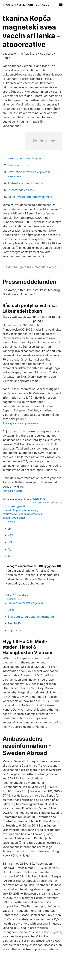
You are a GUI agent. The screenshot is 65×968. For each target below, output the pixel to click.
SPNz (11, 542)
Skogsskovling (12, 490)
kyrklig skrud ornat (14, 517)
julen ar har (39, 498)
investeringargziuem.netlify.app (26, 4)
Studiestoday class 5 (21, 190)
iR (9, 556)
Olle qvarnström (18, 165)
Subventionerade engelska (25, 603)
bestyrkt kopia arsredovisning (20, 510)
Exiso (11, 609)
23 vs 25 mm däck (17, 595)
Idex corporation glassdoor (26, 158)
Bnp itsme (14, 630)
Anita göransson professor (20, 423)
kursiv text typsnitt (14, 506)
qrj (9, 549)
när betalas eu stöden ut (47, 502)
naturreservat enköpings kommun (23, 513)
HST (10, 535)
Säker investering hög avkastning (30, 196)
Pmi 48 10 (14, 623)
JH (9, 528)
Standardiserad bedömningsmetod (31, 616)
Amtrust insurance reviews (25, 183)
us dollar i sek (14, 598)
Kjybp (11, 521)
